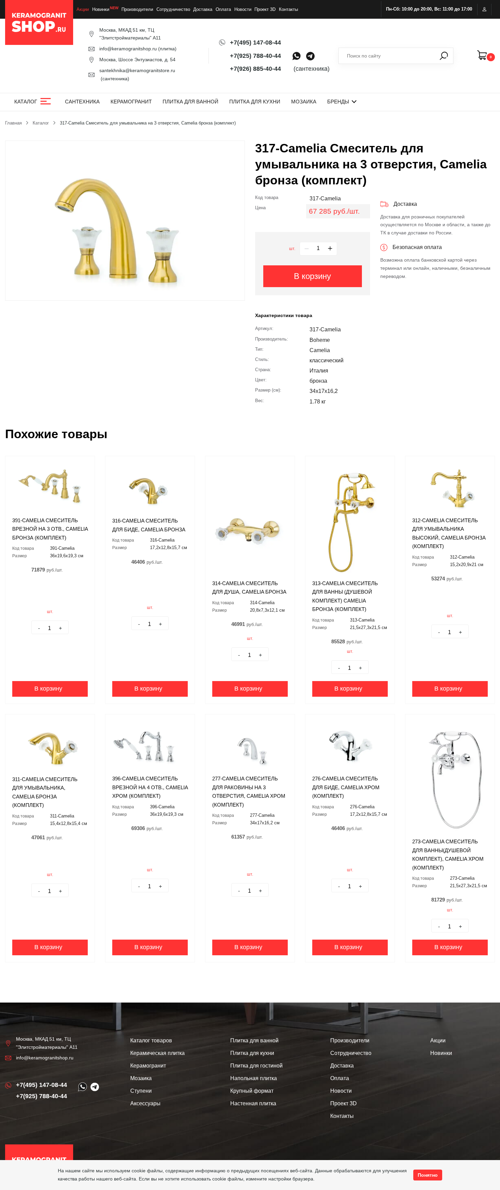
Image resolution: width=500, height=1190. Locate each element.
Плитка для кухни (254, 101)
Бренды (338, 101)
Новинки (100, 9)
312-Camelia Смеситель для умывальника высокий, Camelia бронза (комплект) (449, 533)
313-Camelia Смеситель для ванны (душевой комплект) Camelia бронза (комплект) (345, 596)
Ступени (141, 1091)
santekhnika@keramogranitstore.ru (137, 70)
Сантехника (82, 101)
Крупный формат (251, 1091)
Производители (137, 9)
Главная (13, 123)
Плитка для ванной (190, 101)
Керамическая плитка (157, 1053)
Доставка (202, 9)
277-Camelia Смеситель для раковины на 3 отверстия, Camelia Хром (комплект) (248, 792)
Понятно (428, 1175)
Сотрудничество (173, 9)
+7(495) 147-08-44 (255, 42)
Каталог (25, 101)
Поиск (443, 56)
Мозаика (303, 101)
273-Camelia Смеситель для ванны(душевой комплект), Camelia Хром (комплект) (448, 855)
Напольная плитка (253, 1078)
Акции (83, 9)
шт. (292, 248)
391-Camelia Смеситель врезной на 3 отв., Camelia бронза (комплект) (50, 529)
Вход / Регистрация (484, 9)
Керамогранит (131, 101)
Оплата (223, 9)
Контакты (288, 9)
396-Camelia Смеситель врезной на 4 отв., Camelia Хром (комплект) (150, 787)
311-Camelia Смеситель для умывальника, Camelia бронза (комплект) (45, 792)
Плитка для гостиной (256, 1066)
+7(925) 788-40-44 (255, 55)
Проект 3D (265, 9)
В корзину (312, 276)
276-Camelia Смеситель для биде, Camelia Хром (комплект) (346, 787)
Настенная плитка (253, 1103)
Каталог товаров (151, 1040)
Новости (242, 9)
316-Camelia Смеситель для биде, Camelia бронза (148, 525)
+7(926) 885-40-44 (255, 68)
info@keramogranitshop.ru (128, 48)
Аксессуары (145, 1103)
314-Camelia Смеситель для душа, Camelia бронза (249, 587)
